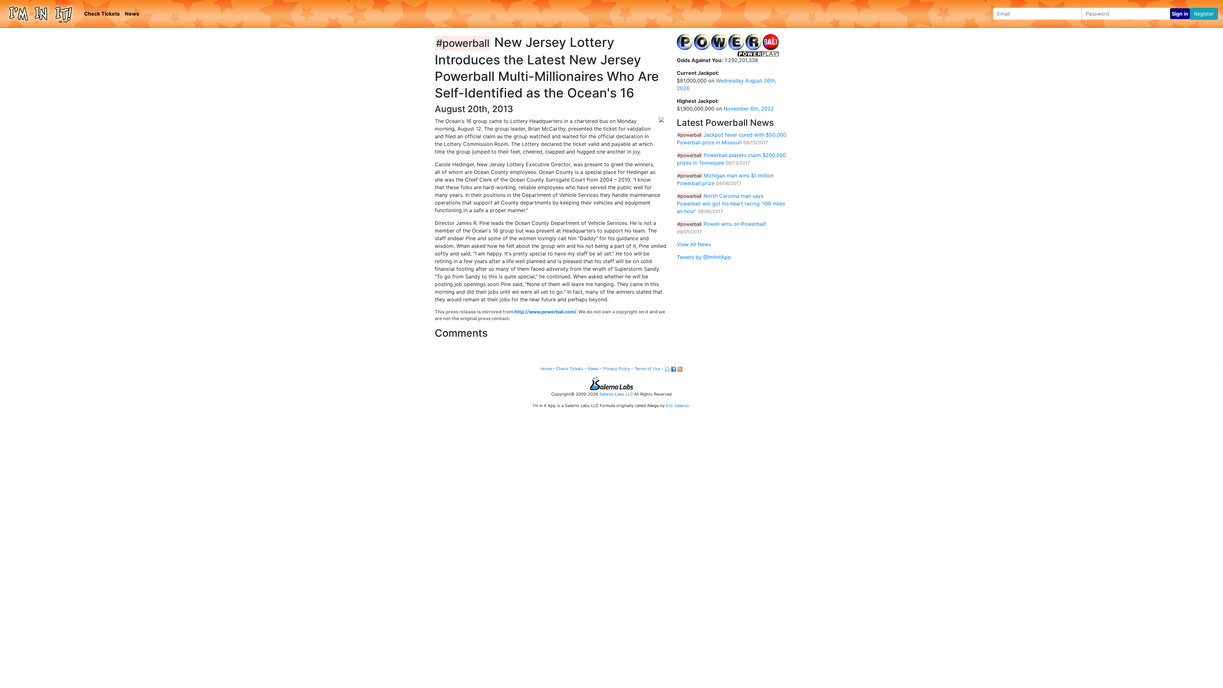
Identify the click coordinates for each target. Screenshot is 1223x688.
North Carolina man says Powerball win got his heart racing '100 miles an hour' (731, 203)
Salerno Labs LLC (616, 394)
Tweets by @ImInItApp (704, 257)
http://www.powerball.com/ (545, 311)
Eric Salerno (677, 405)
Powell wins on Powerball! (735, 224)
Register (1204, 14)
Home (546, 368)
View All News (694, 244)
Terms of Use (647, 368)
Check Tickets (102, 14)
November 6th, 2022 (749, 108)
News (132, 14)
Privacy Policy (616, 368)
